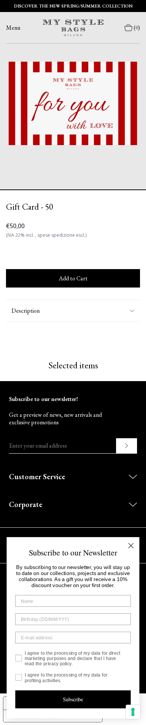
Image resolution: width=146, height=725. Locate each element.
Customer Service (37, 476)
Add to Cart (73, 278)
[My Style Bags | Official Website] (73, 28)
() (137, 28)
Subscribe (73, 699)
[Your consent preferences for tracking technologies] (133, 712)
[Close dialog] (131, 545)
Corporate (25, 504)
